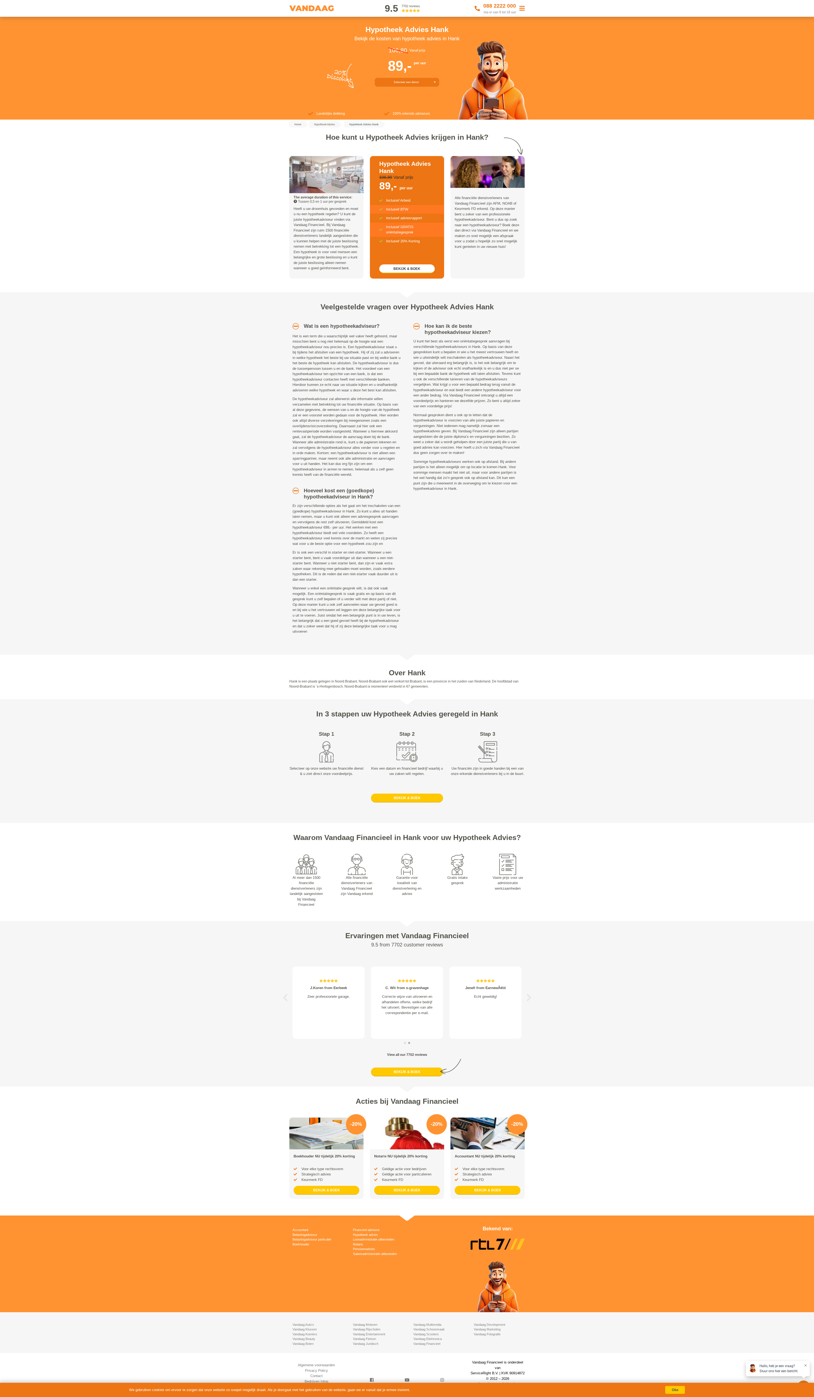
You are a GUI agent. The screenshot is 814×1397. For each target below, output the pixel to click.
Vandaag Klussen (305, 1329)
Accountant (300, 1230)
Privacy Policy (316, 1371)
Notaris (358, 1244)
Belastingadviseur (305, 1235)
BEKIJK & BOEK (406, 269)
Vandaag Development (489, 1324)
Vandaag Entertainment (369, 1334)
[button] (294, 326)
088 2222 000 (499, 6)
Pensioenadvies (364, 1249)
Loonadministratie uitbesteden (373, 1239)
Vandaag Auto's (303, 1324)
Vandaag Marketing (487, 1329)
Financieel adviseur (366, 1230)
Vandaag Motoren (365, 1324)
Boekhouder (301, 1244)
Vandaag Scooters (426, 1334)
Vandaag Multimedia (427, 1324)
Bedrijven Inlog (316, 1381)
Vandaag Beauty (304, 1339)
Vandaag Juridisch (365, 1343)
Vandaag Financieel (426, 1343)
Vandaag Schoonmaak (429, 1329)
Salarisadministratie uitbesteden (375, 1254)
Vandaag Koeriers (305, 1334)
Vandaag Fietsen (364, 1339)
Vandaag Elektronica (427, 1339)
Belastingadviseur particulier (312, 1239)
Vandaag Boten (303, 1343)
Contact (316, 1376)
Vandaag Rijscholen (366, 1329)
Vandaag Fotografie (487, 1334)
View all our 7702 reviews (407, 1054)
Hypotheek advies (365, 1235)
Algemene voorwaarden (316, 1365)
